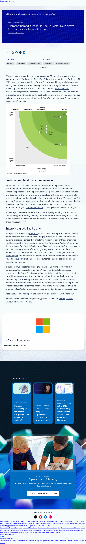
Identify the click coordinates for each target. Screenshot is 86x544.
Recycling (78, 540)
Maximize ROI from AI (62, 523)
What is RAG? (59, 532)
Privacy (37, 540)
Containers (21, 63)
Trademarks (62, 540)
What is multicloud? (65, 530)
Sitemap (19, 540)
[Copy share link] (12, 52)
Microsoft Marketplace (30, 528)
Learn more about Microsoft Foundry (43, 493)
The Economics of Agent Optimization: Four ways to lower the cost (42, 414)
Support (30, 526)
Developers (48, 63)
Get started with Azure (17, 521)
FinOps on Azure (49, 523)
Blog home (11, 14)
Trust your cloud (56, 521)
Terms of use (54, 540)
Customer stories (78, 521)
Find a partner (42, 528)
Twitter (62, 298)
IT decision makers (62, 63)
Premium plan (12, 255)
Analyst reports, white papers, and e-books (23, 530)
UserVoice (26, 301)
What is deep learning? (13, 532)
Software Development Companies (11, 528)
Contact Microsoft (28, 540)
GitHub (69, 298)
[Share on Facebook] (16, 52)
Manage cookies (45, 540)
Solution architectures (20, 526)
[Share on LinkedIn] (24, 52)
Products (3, 523)
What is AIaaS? (26, 532)
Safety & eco (71, 540)
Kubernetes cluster (34, 207)
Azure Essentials (67, 521)
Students (77, 528)
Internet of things (34, 63)
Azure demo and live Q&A (41, 526)
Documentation (52, 528)
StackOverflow (12, 301)
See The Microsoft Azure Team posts (15, 345)
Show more (42, 68)
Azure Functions (62, 88)
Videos (39, 530)
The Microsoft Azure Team (16, 33)
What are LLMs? (36, 532)
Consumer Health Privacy (8, 540)
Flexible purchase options (36, 523)
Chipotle (33, 233)
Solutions (73, 523)
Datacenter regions (44, 521)
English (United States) (7, 534)
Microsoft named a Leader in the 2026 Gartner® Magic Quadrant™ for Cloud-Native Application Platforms (64, 410)
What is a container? (48, 532)
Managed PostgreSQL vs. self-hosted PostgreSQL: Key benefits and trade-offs (21, 413)
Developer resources (67, 528)
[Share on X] (20, 52)
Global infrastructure (31, 521)
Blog (59, 528)
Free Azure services (21, 523)
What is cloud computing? (50, 530)
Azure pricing (10, 523)
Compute (10, 63)
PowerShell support (14, 259)
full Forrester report (23, 293)
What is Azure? (5, 521)
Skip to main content (7, 1)
